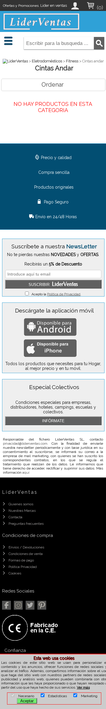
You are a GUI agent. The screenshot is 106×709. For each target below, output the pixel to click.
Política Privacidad (23, 567)
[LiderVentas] (15, 61)
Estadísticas (55, 696)
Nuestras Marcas (22, 511)
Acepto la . (55, 294)
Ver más (83, 687)
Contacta (15, 517)
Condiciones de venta (26, 554)
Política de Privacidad (63, 294)
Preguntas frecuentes (26, 524)
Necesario (24, 696)
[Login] (75, 8)
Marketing (87, 696)
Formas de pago (21, 560)
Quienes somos (21, 504)
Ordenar (53, 84)
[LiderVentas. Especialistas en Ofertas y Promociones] (41, 21)
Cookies (15, 573)
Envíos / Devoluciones (26, 547)
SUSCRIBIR (53, 284)
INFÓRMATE (53, 421)
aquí (25, 472)
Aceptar (27, 701)
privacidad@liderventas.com (25, 443)
